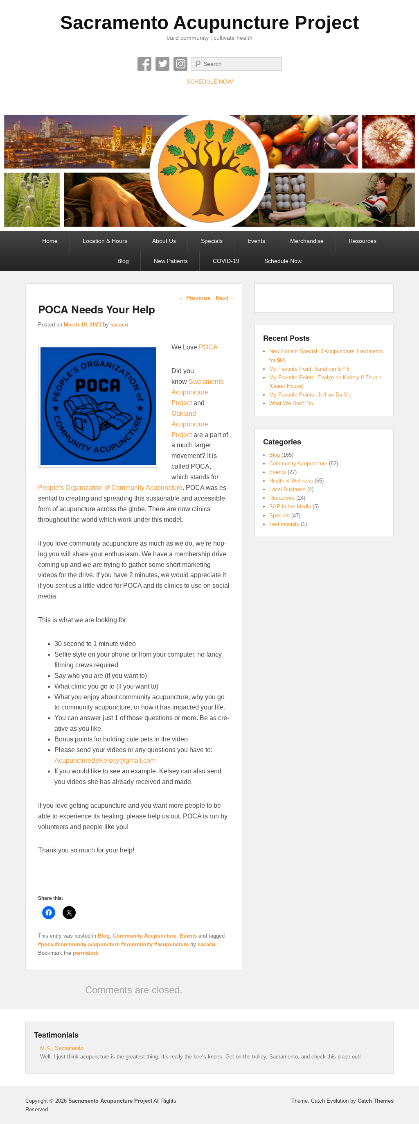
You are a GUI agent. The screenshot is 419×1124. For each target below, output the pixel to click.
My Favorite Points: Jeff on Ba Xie (310, 395)
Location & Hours (105, 241)
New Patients (171, 261)
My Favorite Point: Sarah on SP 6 (309, 369)
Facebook (144, 64)
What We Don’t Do (291, 403)
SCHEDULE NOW (210, 81)
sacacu (119, 325)
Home (50, 241)
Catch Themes (376, 1101)
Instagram (180, 64)
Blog (123, 261)
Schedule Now (283, 261)
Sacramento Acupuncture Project (209, 22)
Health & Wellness (291, 481)
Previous (195, 298)
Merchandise (307, 241)
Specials (212, 241)
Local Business (287, 489)
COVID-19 (226, 261)
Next (226, 298)
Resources (362, 241)
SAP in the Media (290, 506)
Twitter (162, 64)
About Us (164, 241)
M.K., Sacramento (61, 1048)
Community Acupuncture (144, 936)
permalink (85, 953)
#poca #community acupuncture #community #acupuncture (113, 944)
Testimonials (284, 524)
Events (256, 241)
